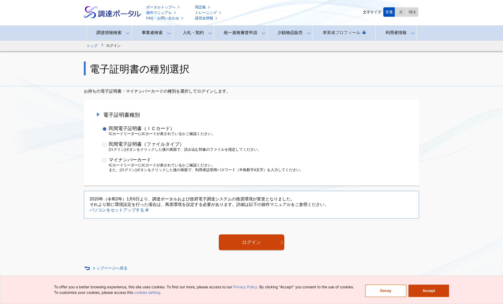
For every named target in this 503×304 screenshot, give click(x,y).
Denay (385, 290)
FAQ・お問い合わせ (162, 18)
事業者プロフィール (341, 32)
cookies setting (147, 292)
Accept (429, 290)
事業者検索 (152, 32)
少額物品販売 (290, 32)
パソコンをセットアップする (117, 210)
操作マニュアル (159, 12)
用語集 (200, 7)
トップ (91, 46)
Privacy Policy (245, 287)
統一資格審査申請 (240, 32)
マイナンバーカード (130, 159)
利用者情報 (396, 32)
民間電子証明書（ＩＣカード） (142, 128)
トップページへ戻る (110, 268)
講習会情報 (204, 18)
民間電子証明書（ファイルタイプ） (146, 144)
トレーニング (206, 12)
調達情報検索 (109, 32)
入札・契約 (193, 32)
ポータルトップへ (161, 7)
